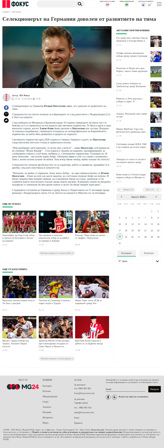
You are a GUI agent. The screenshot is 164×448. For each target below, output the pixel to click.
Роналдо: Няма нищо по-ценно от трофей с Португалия (90, 236)
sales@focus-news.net (84, 412)
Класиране (126, 253)
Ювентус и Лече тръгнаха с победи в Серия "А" (129, 100)
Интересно (48, 417)
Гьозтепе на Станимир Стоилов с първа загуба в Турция (55, 302)
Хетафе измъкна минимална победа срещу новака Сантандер (131, 54)
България (47, 386)
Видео (46, 423)
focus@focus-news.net (84, 393)
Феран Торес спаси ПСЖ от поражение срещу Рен (88, 302)
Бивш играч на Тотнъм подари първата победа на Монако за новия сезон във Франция (131, 176)
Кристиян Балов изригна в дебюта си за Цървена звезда (89, 342)
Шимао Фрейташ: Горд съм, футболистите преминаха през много (131, 130)
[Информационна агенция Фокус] (108, 397)
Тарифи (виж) (81, 403)
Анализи (47, 407)
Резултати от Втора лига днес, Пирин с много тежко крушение (132, 69)
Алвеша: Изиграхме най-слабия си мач (131, 115)
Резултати (149, 253)
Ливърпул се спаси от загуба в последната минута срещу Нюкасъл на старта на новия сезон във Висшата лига (131, 161)
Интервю (47, 412)
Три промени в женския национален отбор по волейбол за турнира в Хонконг (54, 238)
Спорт (46, 402)
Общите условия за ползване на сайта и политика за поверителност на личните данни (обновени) (77, 432)
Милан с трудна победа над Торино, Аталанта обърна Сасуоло (15, 344)
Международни (50, 396)
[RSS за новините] (114, 397)
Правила (78, 423)
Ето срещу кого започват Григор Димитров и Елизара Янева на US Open (132, 39)
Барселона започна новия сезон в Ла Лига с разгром (18, 302)
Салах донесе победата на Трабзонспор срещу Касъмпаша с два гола (131, 85)
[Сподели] (6, 120)
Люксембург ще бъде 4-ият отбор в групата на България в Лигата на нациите (18, 238)
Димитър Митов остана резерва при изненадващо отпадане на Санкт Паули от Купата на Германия (54, 344)
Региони (47, 391)
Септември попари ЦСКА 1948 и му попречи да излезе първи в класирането (132, 145)
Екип (76, 418)
